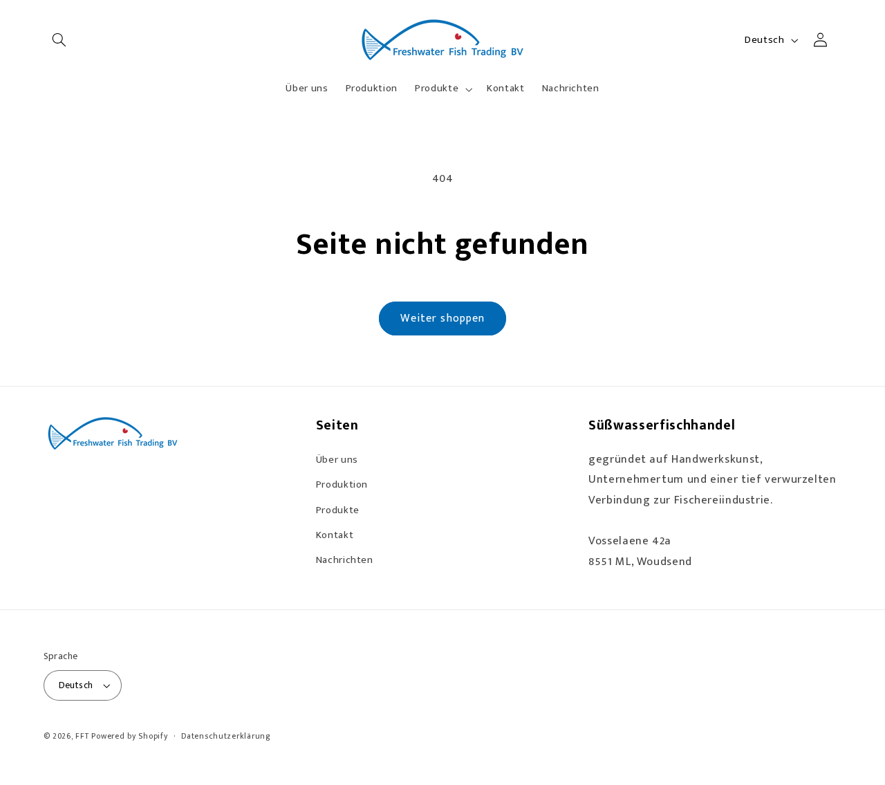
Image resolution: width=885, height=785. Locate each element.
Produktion (342, 484)
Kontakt (334, 535)
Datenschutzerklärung (225, 736)
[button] (59, 40)
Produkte (338, 510)
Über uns (337, 459)
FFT (81, 736)
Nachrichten (344, 560)
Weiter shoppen (442, 318)
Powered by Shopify (129, 736)
